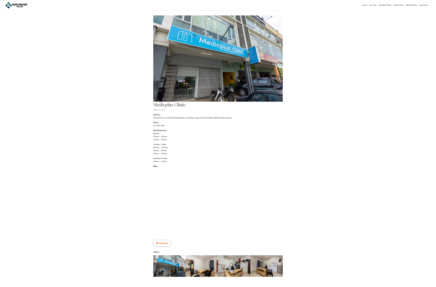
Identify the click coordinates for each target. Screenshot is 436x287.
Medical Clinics (411, 5)
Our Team (373, 5)
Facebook (163, 243)
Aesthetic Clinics (385, 5)
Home (365, 5)
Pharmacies (423, 5)
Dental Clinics (399, 5)
